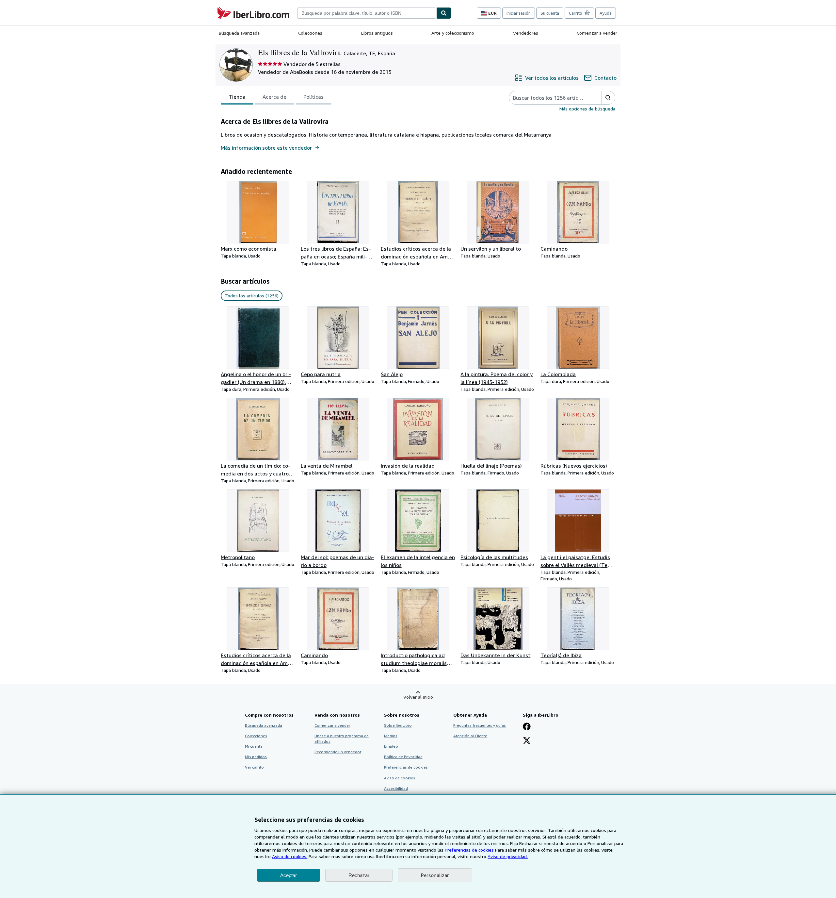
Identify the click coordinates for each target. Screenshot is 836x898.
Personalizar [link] (435, 875)
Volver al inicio (418, 697)
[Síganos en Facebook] (527, 727)
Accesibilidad (396, 788)
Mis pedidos (256, 756)
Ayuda (606, 13)
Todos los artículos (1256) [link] (252, 295)
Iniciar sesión (518, 13)
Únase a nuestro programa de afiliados (341, 738)
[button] (608, 97)
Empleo (391, 746)
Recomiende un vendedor (337, 751)
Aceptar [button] (288, 875)
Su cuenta (549, 13)
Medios (390, 735)
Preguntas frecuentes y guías (479, 725)
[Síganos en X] (527, 741)
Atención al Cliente (470, 735)
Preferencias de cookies (469, 850)
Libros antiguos (377, 33)
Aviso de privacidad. (508, 856)
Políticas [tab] (313, 96)
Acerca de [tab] (274, 96)
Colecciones (310, 33)
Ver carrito (254, 767)
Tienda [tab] (237, 96)
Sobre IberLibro (398, 725)
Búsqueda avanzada (239, 33)
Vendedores (525, 33)
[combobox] (366, 13)
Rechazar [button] (358, 875)
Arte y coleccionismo (452, 33)
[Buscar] (444, 13)
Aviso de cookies (399, 777)
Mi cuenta (254, 746)
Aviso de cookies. (289, 856)
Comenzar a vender (597, 33)
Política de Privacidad (403, 756)
